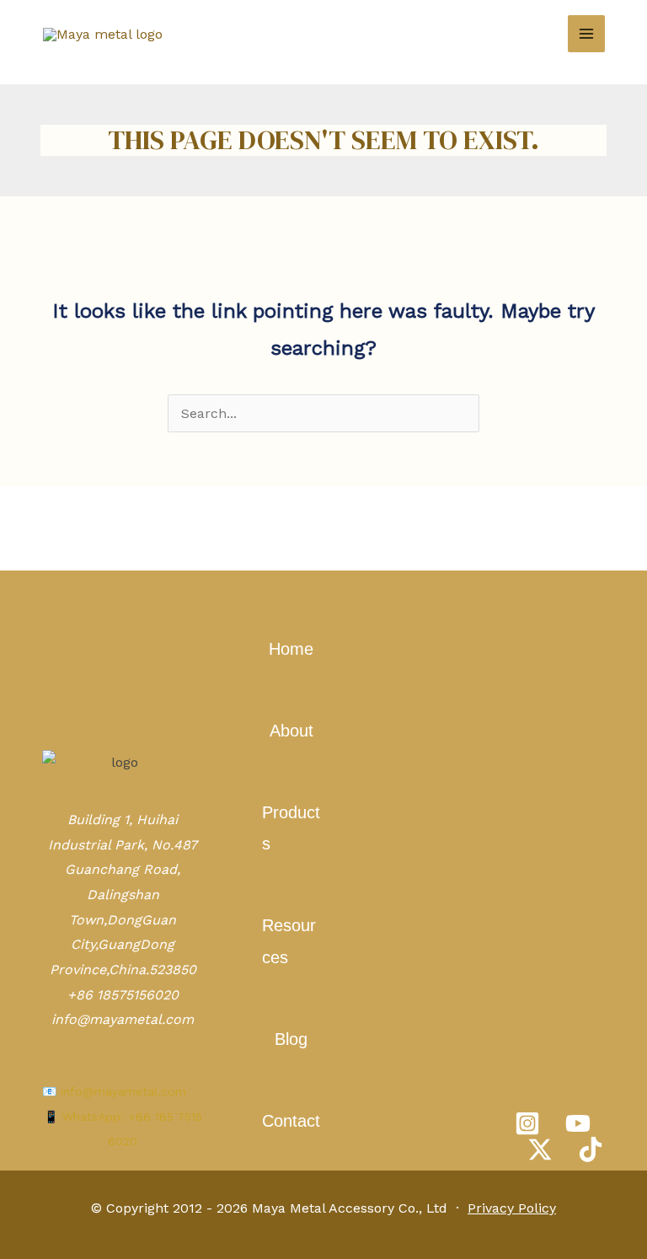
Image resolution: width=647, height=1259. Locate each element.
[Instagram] (527, 1123)
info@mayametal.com (122, 1019)
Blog (291, 1039)
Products (291, 828)
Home (291, 649)
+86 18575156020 (123, 995)
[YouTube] (578, 1123)
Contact (291, 1121)
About (291, 730)
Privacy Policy (512, 1208)
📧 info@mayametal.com (114, 1091)
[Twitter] (540, 1149)
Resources (289, 941)
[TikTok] (590, 1149)
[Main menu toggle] (586, 33)
